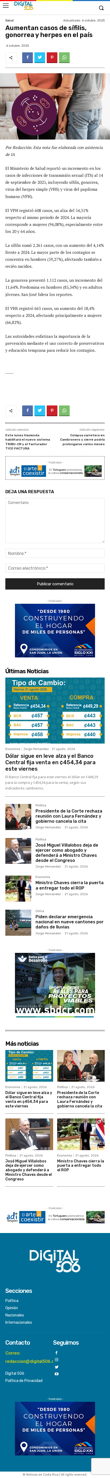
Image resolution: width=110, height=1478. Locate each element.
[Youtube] (56, 1374)
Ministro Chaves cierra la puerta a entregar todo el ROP (70, 885)
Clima (40, 911)
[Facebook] (27, 57)
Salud (9, 20)
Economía (12, 749)
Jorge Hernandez (36, 749)
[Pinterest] (52, 57)
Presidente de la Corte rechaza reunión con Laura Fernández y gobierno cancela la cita (69, 816)
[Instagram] (56, 1360)
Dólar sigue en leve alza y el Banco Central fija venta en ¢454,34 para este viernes (50, 762)
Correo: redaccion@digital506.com (33, 1357)
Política (41, 805)
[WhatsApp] (64, 57)
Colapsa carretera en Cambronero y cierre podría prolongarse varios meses (82, 439)
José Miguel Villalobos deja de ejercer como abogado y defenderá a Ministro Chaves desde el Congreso (67, 853)
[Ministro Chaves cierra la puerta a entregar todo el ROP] (18, 889)
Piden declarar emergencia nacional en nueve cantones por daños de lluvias (70, 922)
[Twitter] (39, 57)
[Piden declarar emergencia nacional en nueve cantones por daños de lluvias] (18, 923)
